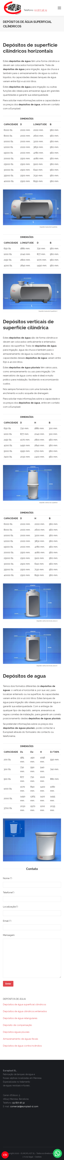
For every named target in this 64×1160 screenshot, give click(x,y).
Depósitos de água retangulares (20, 1018)
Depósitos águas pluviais (16, 1032)
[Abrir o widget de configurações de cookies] (5, 1155)
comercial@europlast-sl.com (24, 1106)
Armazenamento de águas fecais (20, 1039)
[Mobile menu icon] (59, 8)
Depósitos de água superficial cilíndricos (24, 1004)
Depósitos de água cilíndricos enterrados (25, 1011)
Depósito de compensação (17, 1025)
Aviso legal (28, 1157)
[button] (57, 1153)
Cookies (38, 1157)
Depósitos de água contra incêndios (22, 1045)
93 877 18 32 (40, 10)
